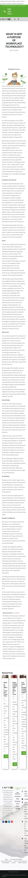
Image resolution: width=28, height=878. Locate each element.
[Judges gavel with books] (14, 675)
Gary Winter (16, 613)
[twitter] (6, 822)
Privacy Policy (18, 875)
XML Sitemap (12, 875)
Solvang (18, 808)
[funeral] (5, 675)
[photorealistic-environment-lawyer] (23, 675)
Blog (17, 798)
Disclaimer (17, 801)
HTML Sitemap (6, 875)
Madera (18, 806)
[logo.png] (5, 19)
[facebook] (3, 822)
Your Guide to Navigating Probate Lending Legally (24, 687)
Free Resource (17, 793)
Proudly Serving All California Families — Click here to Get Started (14, 5)
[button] (15, 19)
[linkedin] (9, 822)
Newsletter (18, 796)
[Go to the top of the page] (18, 19)
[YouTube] (12, 822)
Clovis (17, 803)
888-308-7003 (26, 794)
